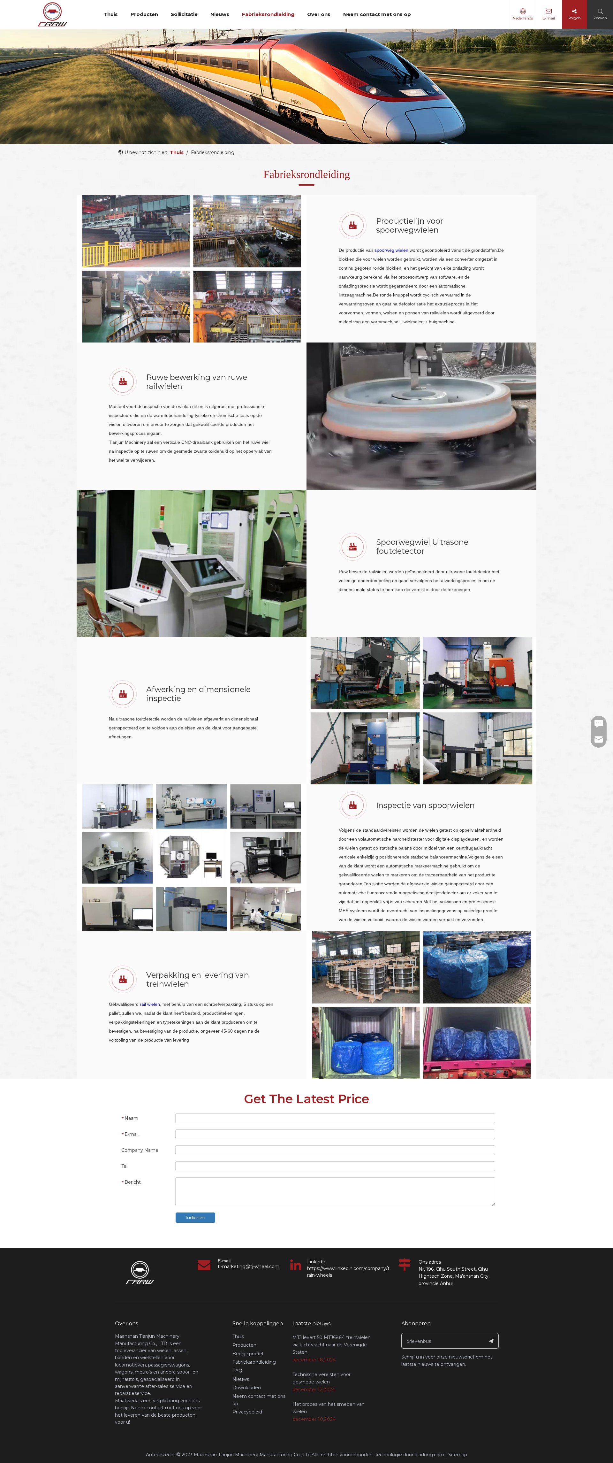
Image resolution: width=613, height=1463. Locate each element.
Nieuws (219, 14)
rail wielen (150, 1004)
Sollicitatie (184, 14)
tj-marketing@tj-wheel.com (248, 1266)
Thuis (111, 14)
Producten (144, 14)
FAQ (237, 1371)
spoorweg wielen (391, 250)
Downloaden (246, 1387)
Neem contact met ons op (377, 14)
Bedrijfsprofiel (247, 1354)
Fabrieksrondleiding (268, 14)
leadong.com (429, 1455)
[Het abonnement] (491, 1340)
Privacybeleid (247, 1412)
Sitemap (457, 1455)
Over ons (318, 14)
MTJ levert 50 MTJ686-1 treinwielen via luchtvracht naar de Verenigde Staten (331, 1345)
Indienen (195, 1217)
